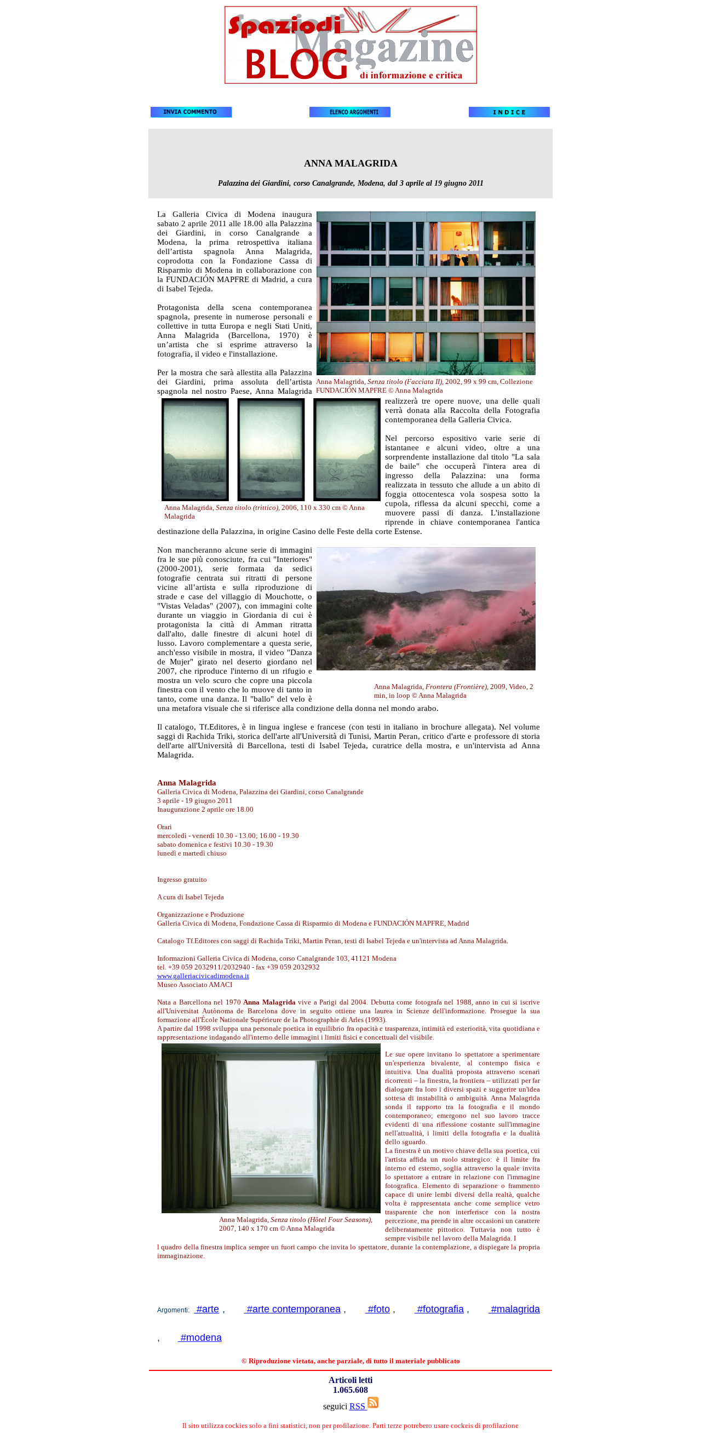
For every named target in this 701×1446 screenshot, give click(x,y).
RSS (358, 1406)
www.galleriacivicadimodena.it (203, 976)
